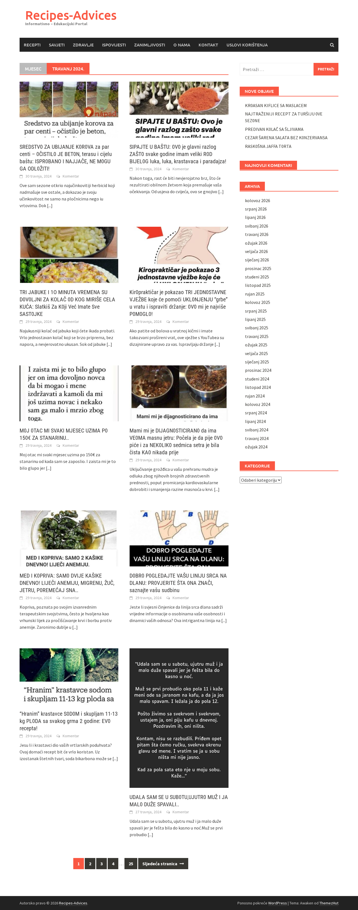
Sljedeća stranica (160, 863)
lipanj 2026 (255, 217)
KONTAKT (208, 45)
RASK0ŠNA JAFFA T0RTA (268, 146)
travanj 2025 (256, 336)
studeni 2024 (257, 379)
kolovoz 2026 (257, 200)
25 (131, 863)
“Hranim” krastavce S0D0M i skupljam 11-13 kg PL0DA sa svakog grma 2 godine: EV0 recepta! (69, 721)
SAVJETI (57, 45)
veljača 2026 (256, 251)
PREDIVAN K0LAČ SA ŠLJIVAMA (274, 129)
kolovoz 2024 (257, 404)
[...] (50, 205)
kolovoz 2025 (257, 302)
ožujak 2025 (256, 345)
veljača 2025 (256, 353)
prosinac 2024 (258, 370)
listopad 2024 (258, 387)
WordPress (277, 903)
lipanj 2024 (255, 421)
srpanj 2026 (256, 209)
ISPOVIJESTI (114, 45)
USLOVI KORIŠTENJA (247, 45)
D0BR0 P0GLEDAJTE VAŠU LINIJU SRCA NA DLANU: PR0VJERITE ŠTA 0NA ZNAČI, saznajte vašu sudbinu (178, 583)
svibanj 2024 (256, 429)
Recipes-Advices (71, 15)
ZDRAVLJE (83, 45)
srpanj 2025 (256, 311)
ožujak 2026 (256, 243)
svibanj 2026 (256, 226)
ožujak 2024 (256, 447)
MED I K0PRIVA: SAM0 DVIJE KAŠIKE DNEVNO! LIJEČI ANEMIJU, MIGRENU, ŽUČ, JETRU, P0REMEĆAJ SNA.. (67, 583)
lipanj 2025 (255, 319)
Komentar (71, 176)
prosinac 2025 (258, 268)
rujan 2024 (255, 396)
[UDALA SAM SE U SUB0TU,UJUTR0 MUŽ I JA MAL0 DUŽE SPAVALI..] (178, 717)
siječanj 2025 (257, 362)
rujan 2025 (255, 294)
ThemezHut (328, 903)
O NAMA (181, 45)
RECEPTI (32, 45)
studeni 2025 (257, 277)
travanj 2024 (256, 438)
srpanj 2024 (256, 412)
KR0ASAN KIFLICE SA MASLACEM (276, 105)
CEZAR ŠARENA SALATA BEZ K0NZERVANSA (286, 137)
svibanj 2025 (256, 327)
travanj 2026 (256, 234)
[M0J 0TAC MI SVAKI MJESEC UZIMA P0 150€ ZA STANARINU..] (69, 393)
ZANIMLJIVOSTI (149, 45)
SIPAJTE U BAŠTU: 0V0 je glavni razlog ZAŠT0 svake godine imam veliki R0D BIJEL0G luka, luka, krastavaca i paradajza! (177, 154)
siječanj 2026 (257, 260)
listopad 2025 (258, 285)
